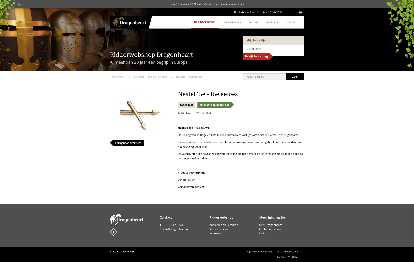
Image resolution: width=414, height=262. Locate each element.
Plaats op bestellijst (216, 105)
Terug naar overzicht (128, 143)
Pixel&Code (293, 257)
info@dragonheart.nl (247, 12)
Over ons (272, 22)
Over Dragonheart (270, 225)
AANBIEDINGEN (232, 22)
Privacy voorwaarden (288, 251)
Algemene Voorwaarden (259, 251)
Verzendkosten (218, 229)
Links (262, 233)
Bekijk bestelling (256, 56)
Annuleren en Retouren (223, 225)
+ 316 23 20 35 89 (274, 12)
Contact (292, 22)
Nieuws (253, 22)
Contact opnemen (270, 229)
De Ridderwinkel (205, 22)
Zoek (295, 76)
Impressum (216, 233)
